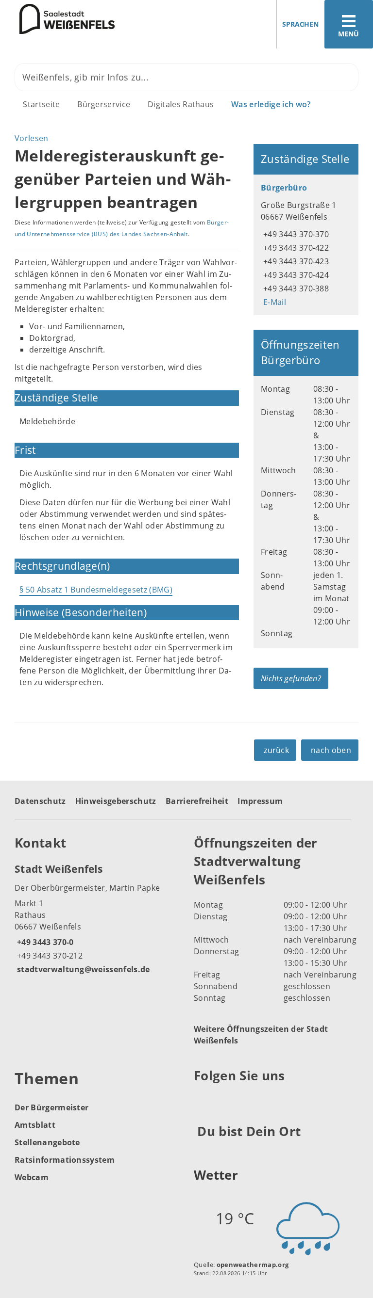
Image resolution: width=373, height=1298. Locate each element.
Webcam (32, 1177)
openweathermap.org (253, 1264)
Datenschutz (40, 801)
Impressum (260, 801)
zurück (276, 750)
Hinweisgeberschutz (115, 801)
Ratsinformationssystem (65, 1159)
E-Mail (273, 302)
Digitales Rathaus (181, 104)
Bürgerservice (103, 104)
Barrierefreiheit (197, 801)
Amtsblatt (35, 1125)
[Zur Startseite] (57, 19)
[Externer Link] (203, 1100)
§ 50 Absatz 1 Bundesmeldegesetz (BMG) (95, 589)
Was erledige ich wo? (270, 104)
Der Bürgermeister (51, 1107)
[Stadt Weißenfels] (97, 918)
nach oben (331, 750)
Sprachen (300, 24)
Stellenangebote (47, 1142)
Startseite (41, 104)
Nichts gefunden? (291, 678)
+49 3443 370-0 (44, 942)
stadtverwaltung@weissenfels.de (82, 969)
